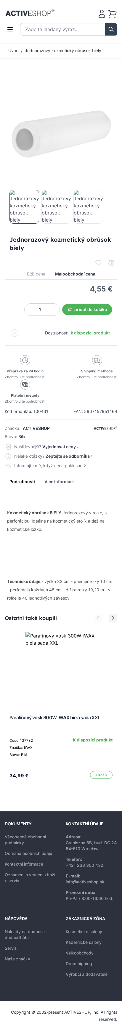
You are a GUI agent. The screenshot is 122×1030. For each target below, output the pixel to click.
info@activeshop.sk (85, 881)
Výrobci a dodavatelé (86, 974)
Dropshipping (79, 963)
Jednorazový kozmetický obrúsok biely (63, 50)
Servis (11, 948)
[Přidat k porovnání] (111, 263)
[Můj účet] (102, 14)
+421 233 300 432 (84, 865)
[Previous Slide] (98, 618)
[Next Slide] (113, 618)
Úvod (13, 50)
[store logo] (30, 12)
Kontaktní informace (24, 863)
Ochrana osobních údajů (28, 853)
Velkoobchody (80, 952)
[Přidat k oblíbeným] (98, 263)
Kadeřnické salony (84, 942)
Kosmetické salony (84, 931)
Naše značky (17, 958)
